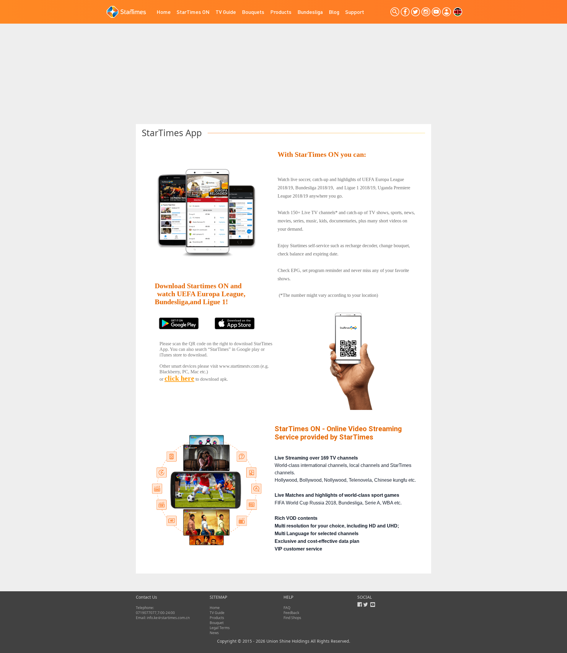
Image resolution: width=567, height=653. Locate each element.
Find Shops (292, 617)
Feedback (291, 612)
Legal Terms (220, 627)
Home (164, 11)
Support (354, 11)
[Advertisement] (283, 79)
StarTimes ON (193, 11)
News (214, 632)
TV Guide (226, 11)
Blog (334, 11)
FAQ (287, 607)
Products (280, 11)
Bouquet (217, 622)
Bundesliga (310, 11)
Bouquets (253, 11)
